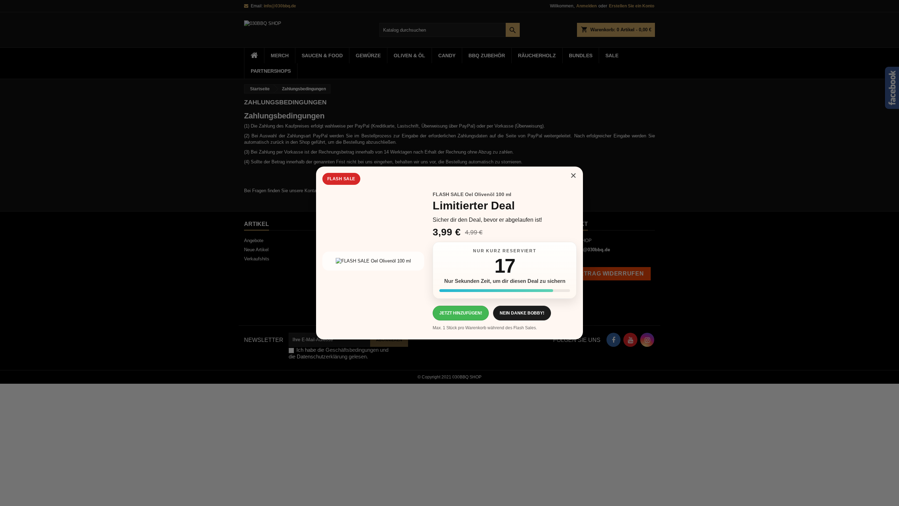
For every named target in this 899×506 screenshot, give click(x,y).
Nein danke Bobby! (522, 313)
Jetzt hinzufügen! (460, 313)
